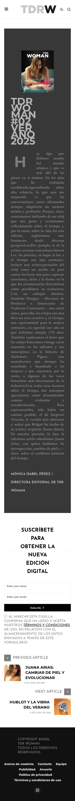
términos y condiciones (46, 625)
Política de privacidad (35, 775)
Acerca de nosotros (19, 764)
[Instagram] (37, 790)
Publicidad (27, 769)
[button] (6, 9)
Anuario (46, 769)
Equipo (61, 764)
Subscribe (35, 608)
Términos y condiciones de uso (37, 780)
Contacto (45, 764)
